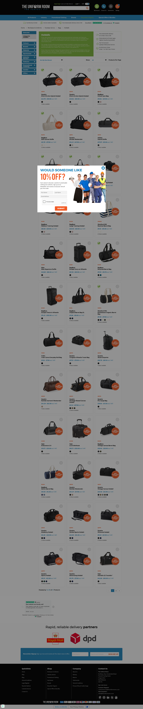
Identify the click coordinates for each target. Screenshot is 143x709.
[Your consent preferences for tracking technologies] (2, 706)
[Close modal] (103, 168)
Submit (61, 208)
